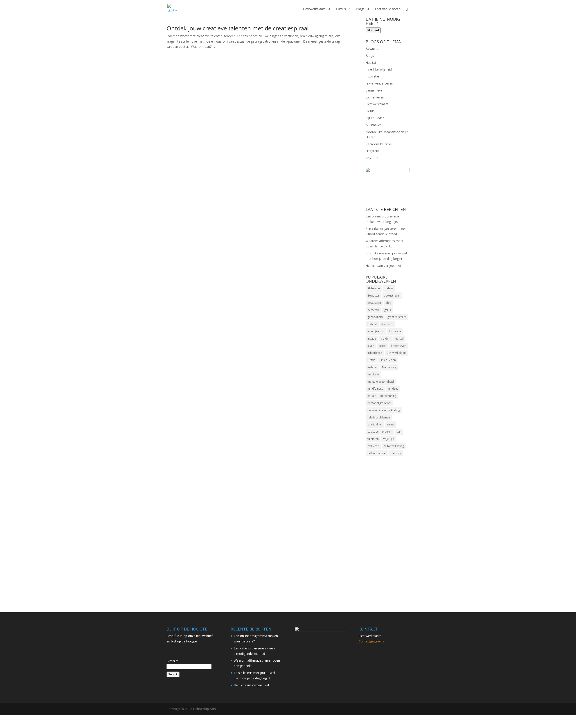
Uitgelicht (372, 151)
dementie (373, 310)
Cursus (341, 9)
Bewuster (373, 48)
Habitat (371, 62)
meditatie (373, 374)
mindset (392, 389)
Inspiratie (372, 76)
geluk (387, 310)
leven (370, 346)
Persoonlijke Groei (379, 144)
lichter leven (398, 346)
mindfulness (375, 389)
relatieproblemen (378, 417)
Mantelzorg (389, 367)
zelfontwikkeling (394, 446)
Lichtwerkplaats (314, 9)
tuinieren (373, 439)
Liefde (370, 111)
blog (388, 303)
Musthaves (374, 125)
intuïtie (371, 338)
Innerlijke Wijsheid (379, 69)
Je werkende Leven (379, 83)
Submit (173, 674)
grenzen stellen (397, 317)
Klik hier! (373, 30)
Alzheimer (373, 288)
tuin (399, 432)
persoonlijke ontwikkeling (383, 410)
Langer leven (375, 90)
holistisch (387, 324)
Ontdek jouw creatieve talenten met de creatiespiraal (237, 28)
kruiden (385, 338)
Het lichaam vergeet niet (383, 265)
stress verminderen (379, 432)
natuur (371, 396)
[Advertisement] (388, 531)
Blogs (360, 9)
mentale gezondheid (380, 382)
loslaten (372, 367)
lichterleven (374, 353)
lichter (383, 346)
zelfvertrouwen (377, 453)
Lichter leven (375, 97)
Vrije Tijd (372, 158)
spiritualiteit (374, 424)
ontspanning (388, 396)
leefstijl (399, 338)
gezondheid (375, 317)
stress (391, 424)
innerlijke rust (376, 331)
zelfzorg (396, 453)
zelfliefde (373, 446)
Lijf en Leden (375, 118)
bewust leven (392, 295)
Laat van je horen (387, 9)
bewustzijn (374, 303)
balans (389, 288)
